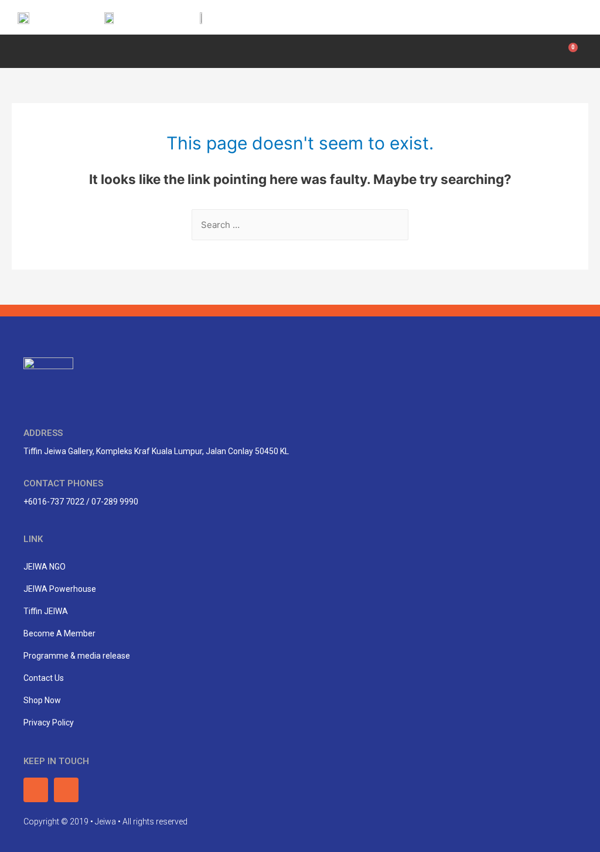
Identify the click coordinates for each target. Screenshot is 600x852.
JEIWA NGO (44, 566)
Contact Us (43, 678)
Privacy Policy (48, 722)
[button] (21, 49)
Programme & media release (76, 655)
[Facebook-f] (542, 17)
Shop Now (42, 700)
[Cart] (570, 51)
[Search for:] (300, 224)
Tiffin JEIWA (45, 611)
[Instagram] (568, 17)
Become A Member (59, 633)
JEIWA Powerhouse (59, 589)
